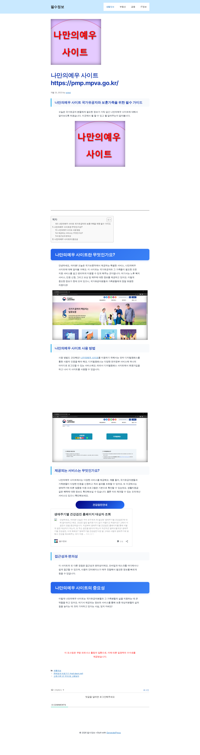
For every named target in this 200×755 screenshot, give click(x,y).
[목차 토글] (108, 219)
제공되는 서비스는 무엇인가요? (70, 233)
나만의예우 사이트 (90, 357)
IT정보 (144, 6)
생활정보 (110, 6)
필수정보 (57, 7)
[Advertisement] (100, 186)
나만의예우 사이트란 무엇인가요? (68, 227)
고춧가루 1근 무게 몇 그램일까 (66, 676)
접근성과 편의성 (64, 236)
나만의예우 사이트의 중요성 (66, 239)
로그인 (146, 690)
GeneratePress (114, 732)
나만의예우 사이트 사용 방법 (69, 230)
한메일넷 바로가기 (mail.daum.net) (68, 673)
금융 (133, 6)
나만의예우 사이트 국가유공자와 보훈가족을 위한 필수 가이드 (85, 224)
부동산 (123, 6)
